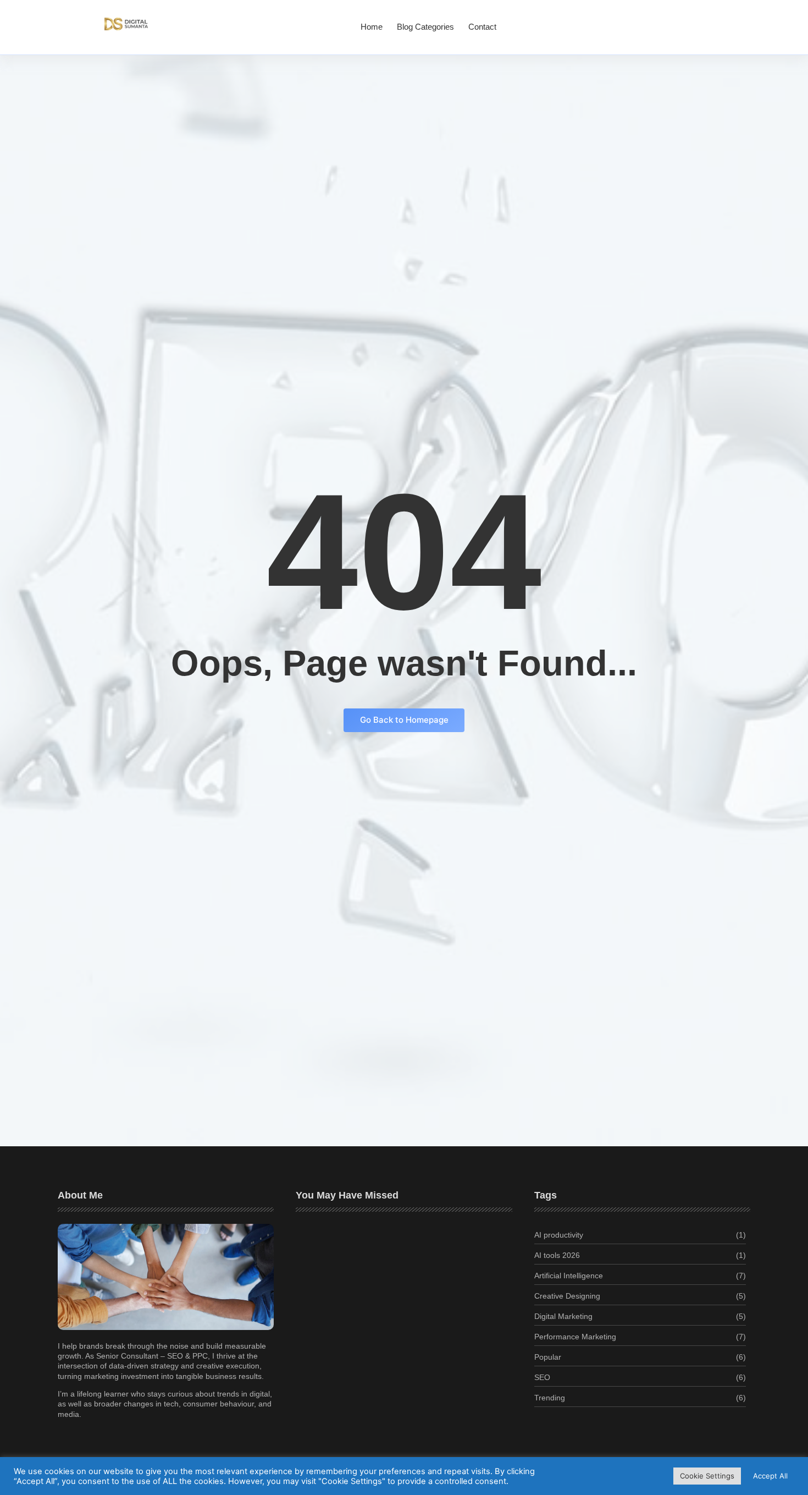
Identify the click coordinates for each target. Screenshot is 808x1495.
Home (372, 26)
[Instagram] (693, 21)
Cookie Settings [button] (707, 1475)
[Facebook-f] (663, 21)
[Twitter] (678, 21)
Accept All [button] (770, 1475)
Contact (482, 26)
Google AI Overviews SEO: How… (365, 1361)
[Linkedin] (708, 21)
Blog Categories (425, 26)
